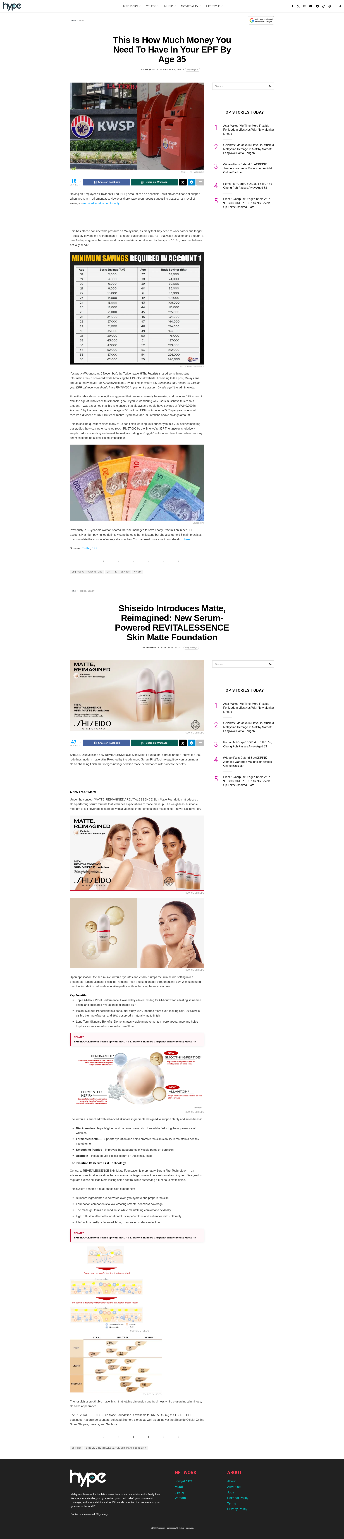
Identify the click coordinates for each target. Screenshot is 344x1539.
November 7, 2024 (171, 69)
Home (73, 20)
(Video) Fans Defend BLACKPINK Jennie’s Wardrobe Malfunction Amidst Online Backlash (247, 168)
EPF (94, 548)
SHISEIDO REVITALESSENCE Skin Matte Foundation (116, 1448)
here (187, 539)
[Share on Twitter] (183, 182)
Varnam (180, 1498)
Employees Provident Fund (87, 572)
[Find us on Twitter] (298, 6)
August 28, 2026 (170, 647)
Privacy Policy (237, 1509)
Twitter (86, 548)
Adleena (151, 647)
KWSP (137, 572)
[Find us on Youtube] (310, 6)
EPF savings (122, 572)
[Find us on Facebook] (292, 6)
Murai (179, 1487)
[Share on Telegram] (191, 182)
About (231, 1481)
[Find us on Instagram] (304, 6)
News (81, 20)
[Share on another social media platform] (200, 182)
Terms (231, 1503)
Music (168, 6)
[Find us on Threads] (329, 6)
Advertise (234, 1487)
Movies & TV (189, 6)
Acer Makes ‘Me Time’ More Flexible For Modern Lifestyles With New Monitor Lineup (248, 129)
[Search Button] (340, 6)
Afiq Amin (150, 69)
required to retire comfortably (101, 203)
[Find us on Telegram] (317, 6)
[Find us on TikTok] (323, 6)
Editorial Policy (237, 1498)
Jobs (230, 1492)
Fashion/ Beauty (86, 591)
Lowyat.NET (183, 1481)
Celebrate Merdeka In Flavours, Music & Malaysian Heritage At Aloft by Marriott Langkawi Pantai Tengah (248, 149)
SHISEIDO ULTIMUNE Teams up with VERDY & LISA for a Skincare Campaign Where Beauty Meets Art (135, 1041)
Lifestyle (213, 6)
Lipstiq (179, 1492)
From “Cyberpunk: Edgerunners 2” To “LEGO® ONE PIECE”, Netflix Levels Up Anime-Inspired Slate (246, 203)
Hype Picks (130, 6)
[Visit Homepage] (12, 6)
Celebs (151, 6)
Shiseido (77, 1448)
